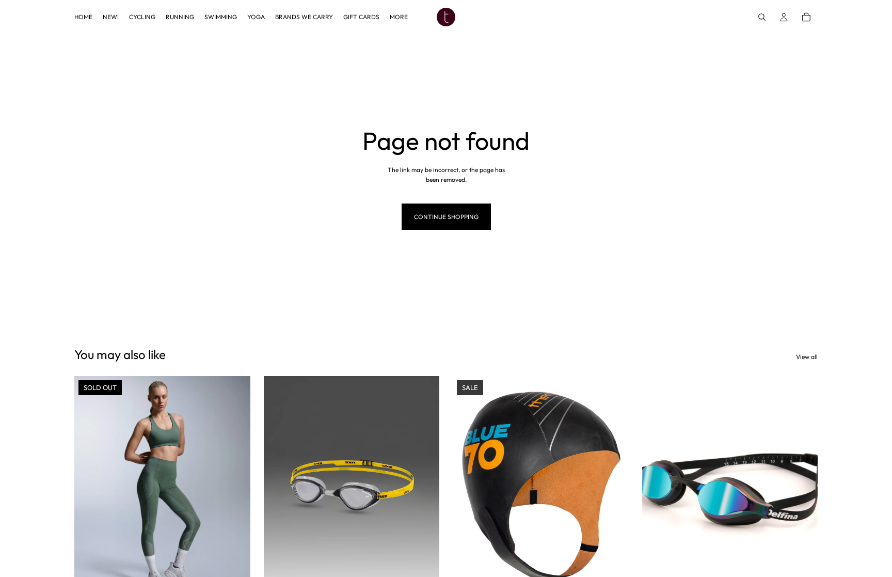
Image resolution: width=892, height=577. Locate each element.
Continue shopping (446, 217)
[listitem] (399, 17)
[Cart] (806, 17)
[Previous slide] (89, 486)
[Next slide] (234, 486)
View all (807, 357)
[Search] (762, 17)
